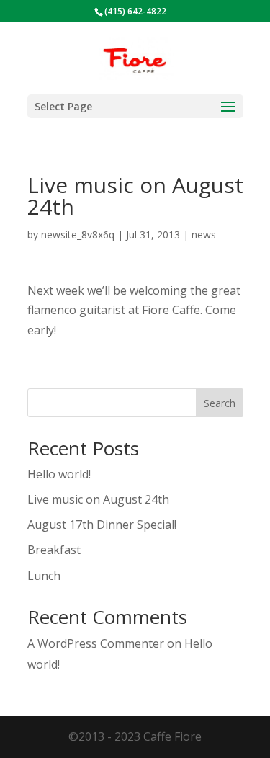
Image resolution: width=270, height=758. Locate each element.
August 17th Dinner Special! (101, 524)
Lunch (43, 576)
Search (219, 403)
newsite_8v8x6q (77, 234)
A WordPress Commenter (95, 643)
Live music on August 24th (98, 499)
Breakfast (54, 550)
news (204, 234)
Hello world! (59, 474)
